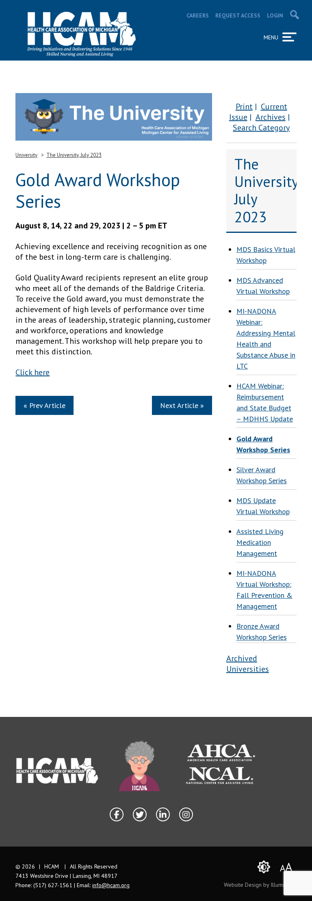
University (26, 155)
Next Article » (182, 405)
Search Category (261, 127)
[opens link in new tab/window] (139, 765)
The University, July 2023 (74, 155)
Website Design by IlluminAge (260, 884)
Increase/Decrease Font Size (286, 867)
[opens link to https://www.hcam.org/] (81, 34)
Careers (197, 15)
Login (275, 15)
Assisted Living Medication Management (260, 542)
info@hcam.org (111, 885)
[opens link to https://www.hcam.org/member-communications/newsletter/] (113, 117)
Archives (271, 117)
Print (244, 106)
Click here (32, 372)
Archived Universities (247, 663)
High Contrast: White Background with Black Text (264, 867)
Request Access (237, 15)
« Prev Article (44, 405)
